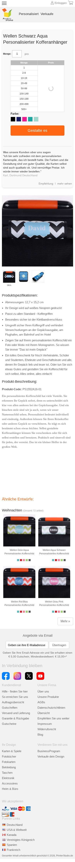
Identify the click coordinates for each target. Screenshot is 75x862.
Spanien (12, 844)
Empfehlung (46, 183)
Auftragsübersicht (13, 702)
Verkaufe (47, 14)
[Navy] (18, 119)
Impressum (45, 723)
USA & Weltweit (17, 829)
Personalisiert (29, 14)
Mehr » (65, 621)
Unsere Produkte (48, 696)
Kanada (11, 834)
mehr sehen (64, 183)
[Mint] (36, 119)
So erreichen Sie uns (15, 696)
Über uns (43, 691)
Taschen (7, 772)
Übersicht (44, 713)
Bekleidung (9, 767)
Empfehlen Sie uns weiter (53, 718)
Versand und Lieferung (16, 713)
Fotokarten (8, 761)
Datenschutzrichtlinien (51, 707)
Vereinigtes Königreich (21, 839)
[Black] (13, 119)
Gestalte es (37, 130)
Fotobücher (9, 756)
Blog (40, 734)
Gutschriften (9, 707)
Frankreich (13, 849)
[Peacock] (30, 119)
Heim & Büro (10, 788)
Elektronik (8, 778)
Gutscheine (9, 723)
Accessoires (10, 783)
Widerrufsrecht (47, 729)
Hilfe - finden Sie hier (15, 691)
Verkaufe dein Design (51, 756)
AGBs (41, 702)
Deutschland (14, 824)
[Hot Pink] (24, 119)
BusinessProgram (49, 751)
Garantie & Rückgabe (15, 718)
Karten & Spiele (11, 751)
